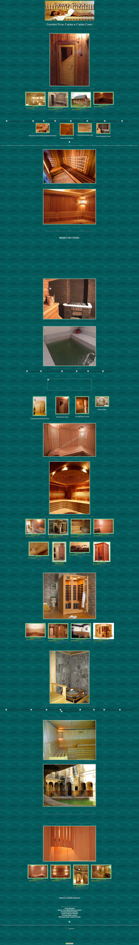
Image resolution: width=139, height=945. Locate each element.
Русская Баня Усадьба (82, 416)
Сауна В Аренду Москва (69, 913)
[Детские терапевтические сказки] (69, 142)
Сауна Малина (69, 908)
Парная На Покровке (67, 138)
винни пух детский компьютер (69, 898)
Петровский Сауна (62, 417)
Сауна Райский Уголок (103, 136)
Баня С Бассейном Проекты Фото (69, 910)
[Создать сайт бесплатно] (69, 944)
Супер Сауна (71, 928)
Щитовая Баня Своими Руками (69, 917)
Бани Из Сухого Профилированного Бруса (42, 135)
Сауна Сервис (102, 409)
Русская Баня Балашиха (69, 911)
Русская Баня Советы (69, 915)
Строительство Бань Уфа (85, 135)
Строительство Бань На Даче (39, 418)
